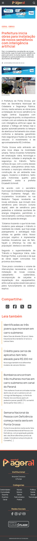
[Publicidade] (18, 13)
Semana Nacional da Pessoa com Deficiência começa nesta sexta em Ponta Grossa (18, 418)
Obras (11, 26)
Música (19, 492)
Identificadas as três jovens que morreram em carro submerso (19, 328)
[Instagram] (16, 513)
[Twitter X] (20, 513)
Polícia (19, 499)
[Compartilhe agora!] (7, 306)
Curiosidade (5, 492)
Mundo (19, 490)
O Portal (19, 479)
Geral (5, 26)
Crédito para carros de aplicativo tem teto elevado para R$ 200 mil (18, 355)
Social (33, 494)
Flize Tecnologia (23, 538)
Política (33, 490)
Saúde (32, 492)
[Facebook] (12, 513)
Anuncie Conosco (18, 476)
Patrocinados (19, 497)
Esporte (5, 494)
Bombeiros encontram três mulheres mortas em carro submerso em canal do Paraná (19, 380)
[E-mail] (23, 513)
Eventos (5, 497)
